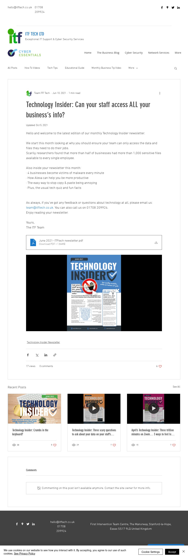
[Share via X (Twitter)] (37, 355)
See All (176, 386)
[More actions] (160, 93)
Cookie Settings (151, 552)
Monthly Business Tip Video (106, 68)
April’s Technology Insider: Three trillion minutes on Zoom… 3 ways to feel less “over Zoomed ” (152, 432)
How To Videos (32, 68)
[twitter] (173, 7)
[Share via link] (55, 355)
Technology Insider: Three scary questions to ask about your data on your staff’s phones (94, 432)
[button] (175, 68)
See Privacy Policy (24, 553)
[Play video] (94, 293)
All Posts (12, 68)
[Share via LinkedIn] (46, 355)
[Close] (183, 551)
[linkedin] (178, 7)
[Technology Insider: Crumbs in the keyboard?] (34, 409)
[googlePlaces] (167, 7)
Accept (172, 552)
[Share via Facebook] (28, 355)
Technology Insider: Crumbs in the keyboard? (30, 432)
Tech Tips (52, 68)
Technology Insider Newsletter (43, 342)
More (131, 68)
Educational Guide (74, 68)
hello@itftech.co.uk (20, 7)
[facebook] (162, 7)
